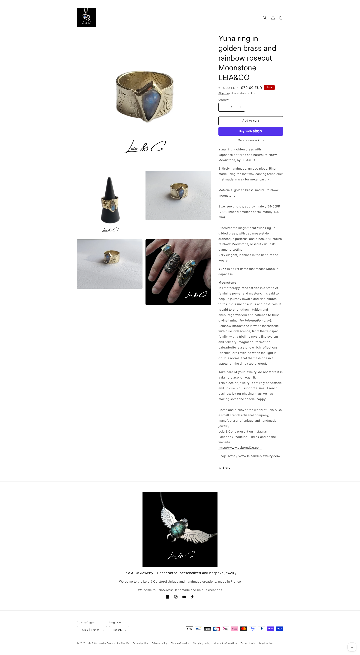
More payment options (251, 140)
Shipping (223, 93)
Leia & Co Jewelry (96, 643)
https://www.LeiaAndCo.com (240, 447)
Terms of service (180, 643)
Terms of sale (248, 643)
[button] (265, 18)
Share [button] (226, 467)
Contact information (225, 643)
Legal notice (266, 643)
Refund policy (140, 643)
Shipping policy (202, 643)
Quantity (223, 99)
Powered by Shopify (118, 643)
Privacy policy (159, 643)
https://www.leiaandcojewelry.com (254, 456)
